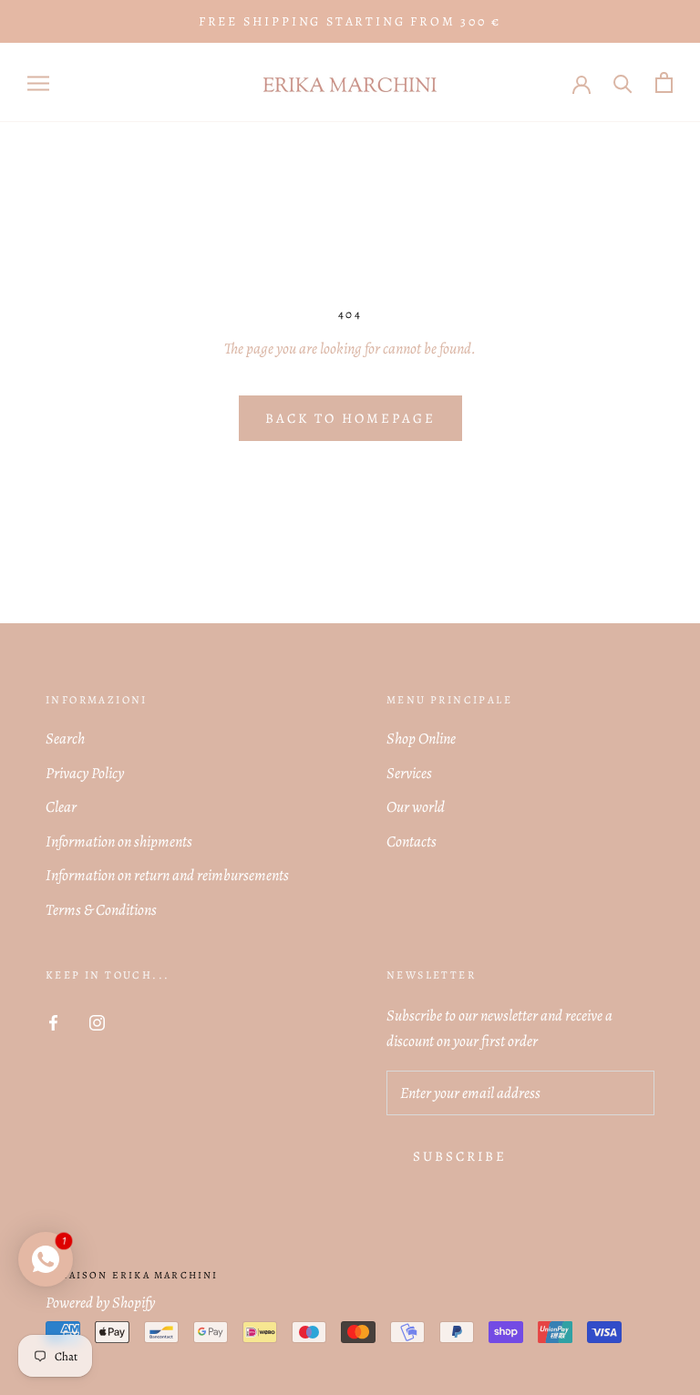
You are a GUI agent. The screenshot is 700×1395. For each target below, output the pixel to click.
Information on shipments (119, 841)
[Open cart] (664, 82)
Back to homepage (350, 418)
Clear (61, 806)
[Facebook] (53, 1021)
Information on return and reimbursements (167, 875)
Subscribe (460, 1156)
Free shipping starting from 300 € (350, 21)
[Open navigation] (38, 82)
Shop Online (421, 738)
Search (65, 738)
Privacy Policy (85, 773)
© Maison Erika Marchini (132, 1275)
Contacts (411, 841)
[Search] (623, 82)
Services (409, 773)
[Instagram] (97, 1021)
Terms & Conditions (101, 909)
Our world (415, 806)
